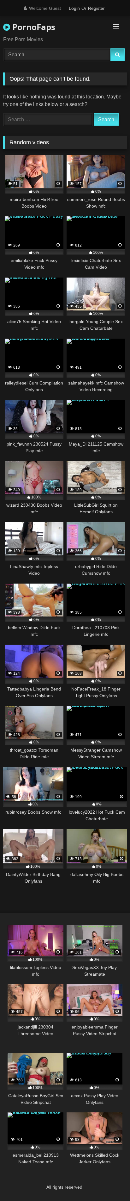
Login (74, 8)
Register (96, 8)
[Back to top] (110, 1182)
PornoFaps (32, 27)
